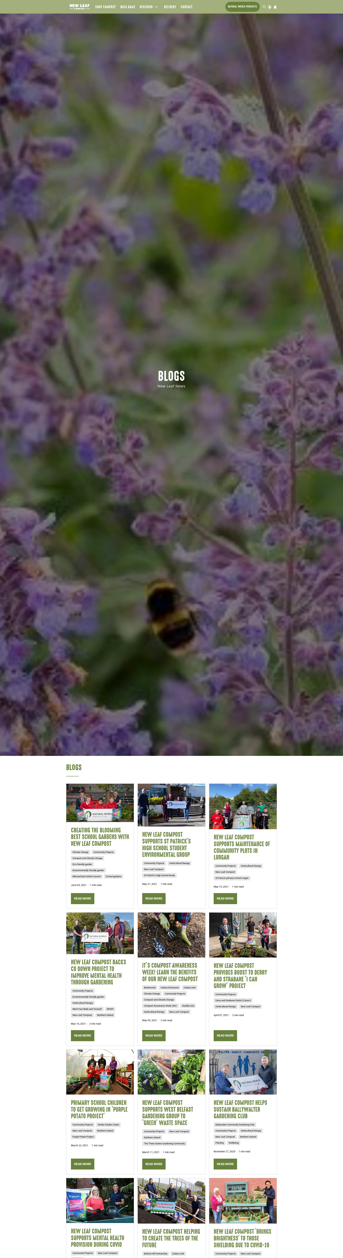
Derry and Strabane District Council (233, 1000)
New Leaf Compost (153, 869)
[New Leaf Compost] (79, 7)
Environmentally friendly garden (88, 870)
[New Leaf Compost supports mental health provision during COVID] (100, 1200)
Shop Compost (105, 6)
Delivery (170, 6)
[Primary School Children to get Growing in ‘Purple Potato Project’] (100, 1072)
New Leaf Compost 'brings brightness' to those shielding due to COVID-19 (242, 1238)
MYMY (110, 1009)
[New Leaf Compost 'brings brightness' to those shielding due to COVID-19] (243, 1201)
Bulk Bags (127, 6)
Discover (146, 6)
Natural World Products (242, 6)
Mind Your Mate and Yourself (87, 1009)
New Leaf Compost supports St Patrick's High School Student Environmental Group (166, 844)
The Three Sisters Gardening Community (164, 1143)
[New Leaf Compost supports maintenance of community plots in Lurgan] (243, 806)
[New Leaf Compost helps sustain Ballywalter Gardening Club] (243, 1072)
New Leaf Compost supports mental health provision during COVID (97, 1238)
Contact (187, 6)
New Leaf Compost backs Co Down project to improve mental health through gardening (98, 972)
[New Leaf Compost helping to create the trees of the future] (171, 1201)
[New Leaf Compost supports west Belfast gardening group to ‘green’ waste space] (171, 1072)
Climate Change (80, 852)
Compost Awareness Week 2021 (160, 1005)
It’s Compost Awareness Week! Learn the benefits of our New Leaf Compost (170, 972)
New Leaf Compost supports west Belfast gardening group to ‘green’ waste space (167, 1112)
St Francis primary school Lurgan (231, 878)
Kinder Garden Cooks (108, 1124)
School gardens (113, 876)
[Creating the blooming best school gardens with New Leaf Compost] (100, 803)
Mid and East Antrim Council (87, 876)
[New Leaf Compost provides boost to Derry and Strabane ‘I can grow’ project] (243, 935)
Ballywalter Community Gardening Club (234, 1124)
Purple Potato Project (83, 1136)
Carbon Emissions (170, 987)
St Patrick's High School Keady (159, 875)
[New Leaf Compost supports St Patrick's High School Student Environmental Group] (171, 805)
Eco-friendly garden (82, 864)
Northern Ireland (105, 1015)
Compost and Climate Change (87, 858)
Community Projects (103, 852)
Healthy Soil (188, 1005)
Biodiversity (150, 987)
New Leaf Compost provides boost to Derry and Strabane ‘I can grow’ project (240, 975)
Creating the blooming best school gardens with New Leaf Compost (100, 837)
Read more (82, 898)
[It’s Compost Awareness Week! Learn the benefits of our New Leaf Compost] (171, 935)
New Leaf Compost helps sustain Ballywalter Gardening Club (240, 1109)
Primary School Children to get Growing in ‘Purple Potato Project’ (99, 1109)
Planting (219, 1142)
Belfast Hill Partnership (155, 1253)
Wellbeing (234, 1142)
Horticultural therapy (179, 863)
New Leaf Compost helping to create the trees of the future (171, 1238)
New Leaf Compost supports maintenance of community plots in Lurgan (242, 847)
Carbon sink (190, 987)
